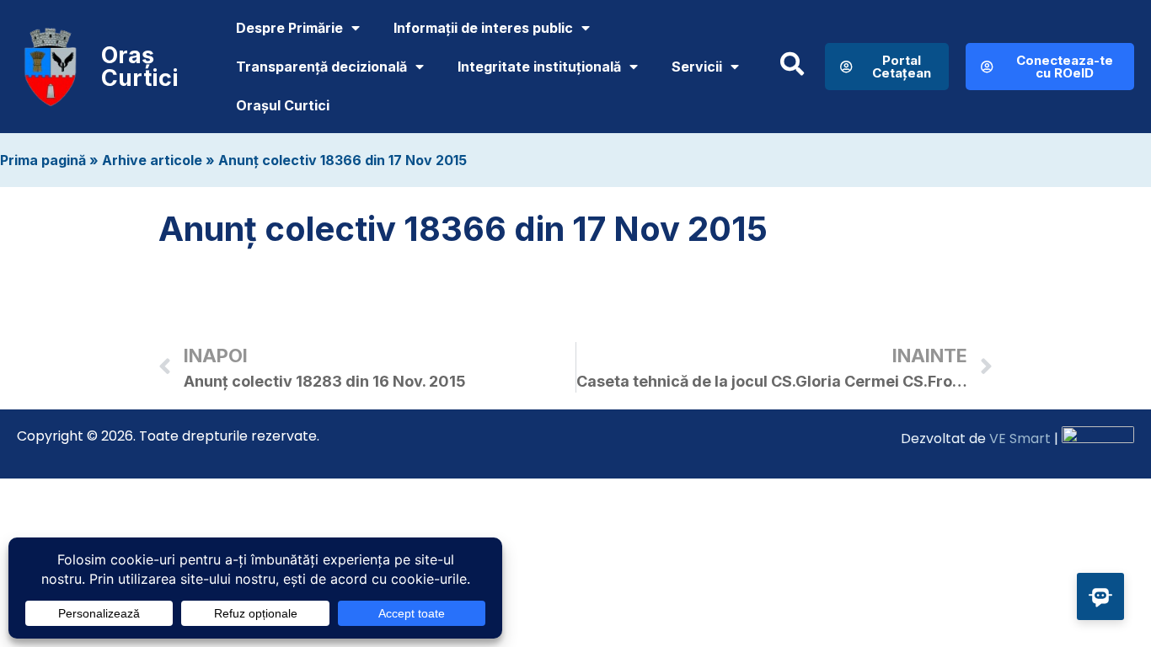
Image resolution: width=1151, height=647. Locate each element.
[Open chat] (1100, 596)
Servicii (697, 66)
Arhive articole (152, 160)
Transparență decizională (321, 66)
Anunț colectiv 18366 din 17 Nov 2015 (342, 160)
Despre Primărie (289, 27)
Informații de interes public (483, 27)
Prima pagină (43, 160)
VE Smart (1020, 438)
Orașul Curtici (282, 105)
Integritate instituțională (539, 66)
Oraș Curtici (140, 66)
